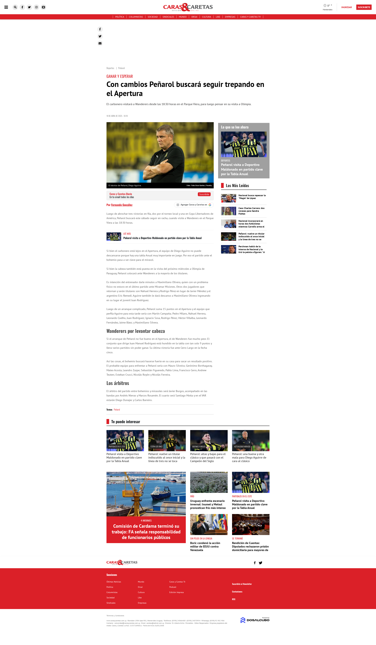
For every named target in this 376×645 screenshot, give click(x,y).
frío (192, 496)
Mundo (183, 17)
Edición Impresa (176, 592)
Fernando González (121, 205)
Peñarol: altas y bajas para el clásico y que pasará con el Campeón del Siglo (208, 457)
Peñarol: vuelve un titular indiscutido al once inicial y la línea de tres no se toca (252, 238)
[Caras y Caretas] (121, 564)
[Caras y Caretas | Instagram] (36, 7)
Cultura (206, 17)
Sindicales (168, 17)
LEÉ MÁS (127, 233)
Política (119, 17)
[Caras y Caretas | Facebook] (22, 7)
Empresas (230, 17)
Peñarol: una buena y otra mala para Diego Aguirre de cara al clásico (249, 457)
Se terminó (237, 538)
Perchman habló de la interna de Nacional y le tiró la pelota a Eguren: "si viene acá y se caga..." (252, 250)
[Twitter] (100, 36)
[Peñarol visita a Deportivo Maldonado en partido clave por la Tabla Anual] (113, 237)
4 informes (146, 520)
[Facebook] (100, 29)
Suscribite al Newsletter (242, 583)
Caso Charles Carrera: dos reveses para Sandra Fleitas (252, 211)
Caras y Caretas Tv (250, 17)
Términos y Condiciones (115, 615)
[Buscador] (15, 7)
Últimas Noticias (113, 581)
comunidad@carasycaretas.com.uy (127, 623)
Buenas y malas (198, 446)
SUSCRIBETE (364, 7)
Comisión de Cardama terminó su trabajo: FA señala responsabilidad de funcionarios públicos (146, 531)
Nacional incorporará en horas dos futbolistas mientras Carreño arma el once (251, 225)
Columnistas (136, 17)
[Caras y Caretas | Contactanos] (266, 562)
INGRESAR (346, 7)
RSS (233, 599)
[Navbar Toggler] (8, 7)
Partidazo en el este (117, 446)
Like (218, 17)
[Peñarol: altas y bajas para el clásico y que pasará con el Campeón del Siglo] (209, 450)
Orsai (194, 17)
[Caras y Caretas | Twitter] (29, 7)
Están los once (157, 446)
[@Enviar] (100, 43)
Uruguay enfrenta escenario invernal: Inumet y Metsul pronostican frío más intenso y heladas (208, 506)
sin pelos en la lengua (201, 538)
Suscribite (204, 194)
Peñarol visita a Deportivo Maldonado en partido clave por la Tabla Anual (162, 238)
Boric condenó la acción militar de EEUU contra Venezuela (205, 546)
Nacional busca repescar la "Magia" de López (252, 197)
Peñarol (117, 409)
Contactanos (237, 591)
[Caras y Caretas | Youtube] (43, 7)
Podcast (172, 587)
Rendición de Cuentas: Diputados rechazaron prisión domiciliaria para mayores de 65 (250, 548)
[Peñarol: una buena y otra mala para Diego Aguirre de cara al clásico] (251, 450)
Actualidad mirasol (242, 446)
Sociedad (153, 17)
